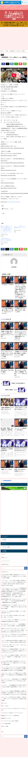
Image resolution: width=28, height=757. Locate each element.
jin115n (14, 267)
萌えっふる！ (4, 703)
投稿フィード (5, 557)
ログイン (4, 554)
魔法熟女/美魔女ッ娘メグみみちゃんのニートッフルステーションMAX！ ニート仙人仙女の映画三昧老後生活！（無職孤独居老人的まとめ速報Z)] (14, 601)
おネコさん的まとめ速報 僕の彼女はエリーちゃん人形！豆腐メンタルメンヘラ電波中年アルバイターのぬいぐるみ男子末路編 (13, 576)
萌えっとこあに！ (5, 705)
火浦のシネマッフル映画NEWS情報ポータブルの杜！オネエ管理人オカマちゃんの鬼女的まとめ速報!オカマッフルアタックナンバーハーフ (14, 651)
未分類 (2, 54)
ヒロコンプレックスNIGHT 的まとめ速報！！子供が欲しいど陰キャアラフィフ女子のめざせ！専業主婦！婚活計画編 (13, 699)
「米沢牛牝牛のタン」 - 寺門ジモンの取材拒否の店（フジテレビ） (6, 240)
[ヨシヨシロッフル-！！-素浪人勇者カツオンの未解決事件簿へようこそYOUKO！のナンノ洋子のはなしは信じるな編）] (13, 681)
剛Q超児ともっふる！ (6, 718)
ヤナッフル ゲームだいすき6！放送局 (9, 720)
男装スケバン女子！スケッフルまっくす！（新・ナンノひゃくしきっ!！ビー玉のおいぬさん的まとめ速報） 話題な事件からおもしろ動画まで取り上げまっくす (14, 630)
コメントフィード (6, 560)
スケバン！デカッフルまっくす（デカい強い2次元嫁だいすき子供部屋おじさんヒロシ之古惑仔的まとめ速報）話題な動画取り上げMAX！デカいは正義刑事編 (13, 669)
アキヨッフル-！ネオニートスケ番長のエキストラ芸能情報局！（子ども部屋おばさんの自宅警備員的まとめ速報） (13, 675)
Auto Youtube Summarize (13, 201)
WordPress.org (5, 564)
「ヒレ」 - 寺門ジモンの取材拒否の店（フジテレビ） (19, 227)
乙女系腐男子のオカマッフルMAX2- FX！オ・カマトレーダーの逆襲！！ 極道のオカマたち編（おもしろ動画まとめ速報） (13, 607)
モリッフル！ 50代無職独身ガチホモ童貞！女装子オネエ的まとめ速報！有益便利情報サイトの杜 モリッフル (14, 687)
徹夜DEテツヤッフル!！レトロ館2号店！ (10, 715)
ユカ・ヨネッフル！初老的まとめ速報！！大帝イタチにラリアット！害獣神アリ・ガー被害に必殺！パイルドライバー (13, 657)
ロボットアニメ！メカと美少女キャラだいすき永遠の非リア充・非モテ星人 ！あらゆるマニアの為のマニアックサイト (14, 636)
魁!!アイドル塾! (4, 726)
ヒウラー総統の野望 (5, 723)
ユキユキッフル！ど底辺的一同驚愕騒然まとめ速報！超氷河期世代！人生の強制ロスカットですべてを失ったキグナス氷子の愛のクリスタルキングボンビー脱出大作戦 (13, 693)
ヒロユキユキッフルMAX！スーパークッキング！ (12, 712)
